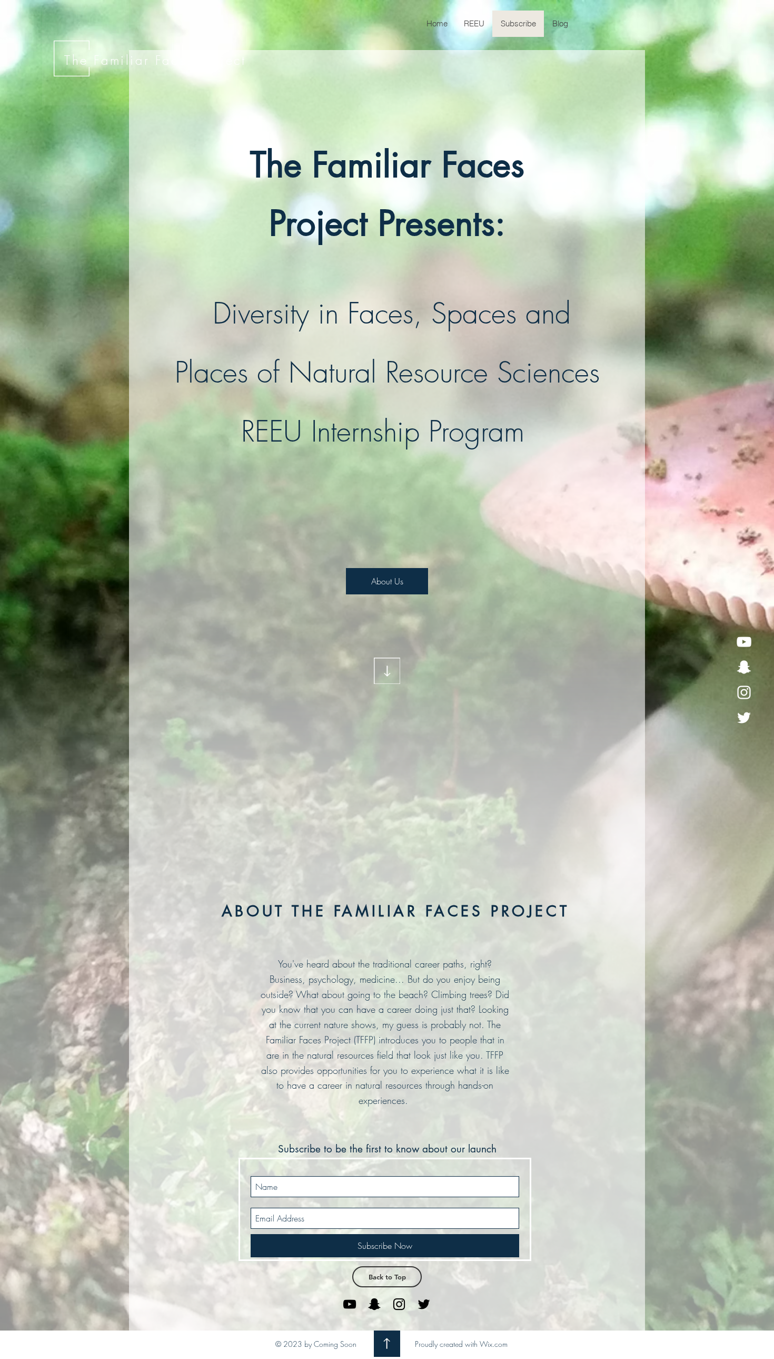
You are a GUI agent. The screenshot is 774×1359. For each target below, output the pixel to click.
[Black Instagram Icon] (399, 1304)
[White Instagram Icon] (744, 692)
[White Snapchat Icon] (744, 667)
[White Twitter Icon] (744, 718)
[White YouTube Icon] (744, 642)
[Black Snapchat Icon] (374, 1304)
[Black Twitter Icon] (424, 1304)
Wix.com (494, 1344)
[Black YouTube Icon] (350, 1304)
